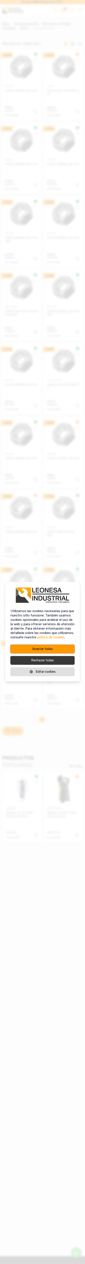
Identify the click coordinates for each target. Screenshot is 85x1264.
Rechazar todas (42, 660)
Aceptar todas (42, 649)
